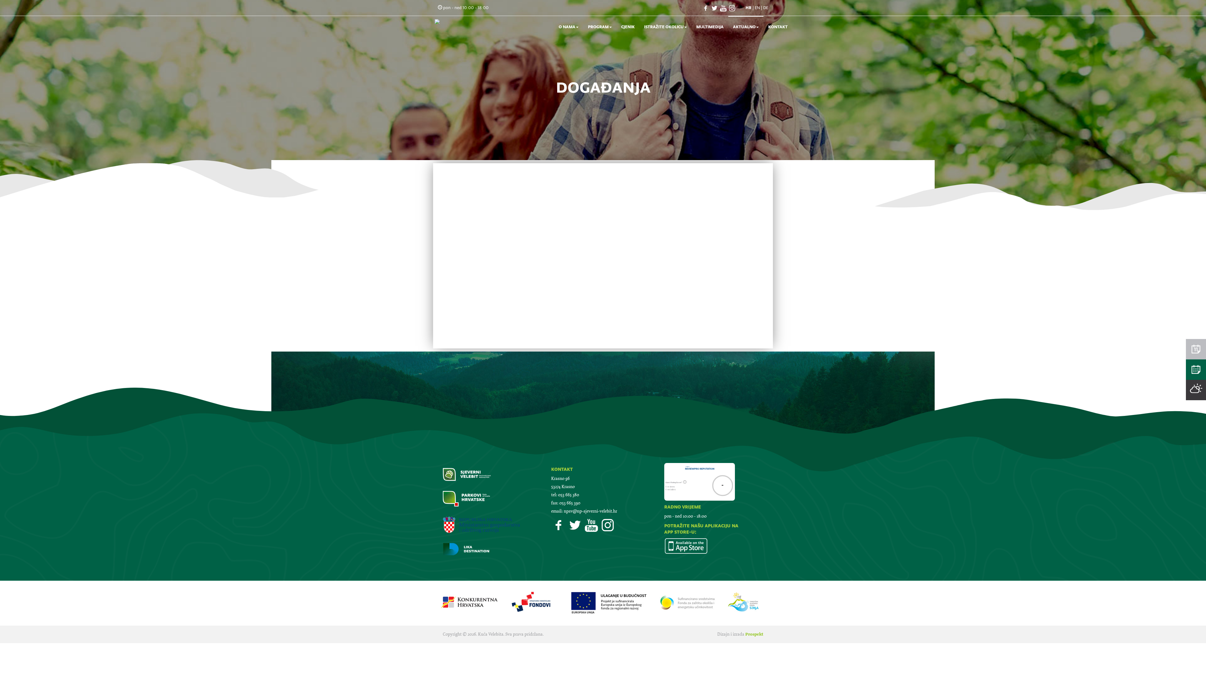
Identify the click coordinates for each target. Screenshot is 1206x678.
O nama (567, 27)
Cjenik (628, 27)
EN (757, 7)
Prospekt (754, 634)
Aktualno (744, 27)
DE (765, 7)
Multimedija (710, 27)
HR (749, 7)
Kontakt (778, 27)
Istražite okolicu (664, 27)
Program (598, 27)
